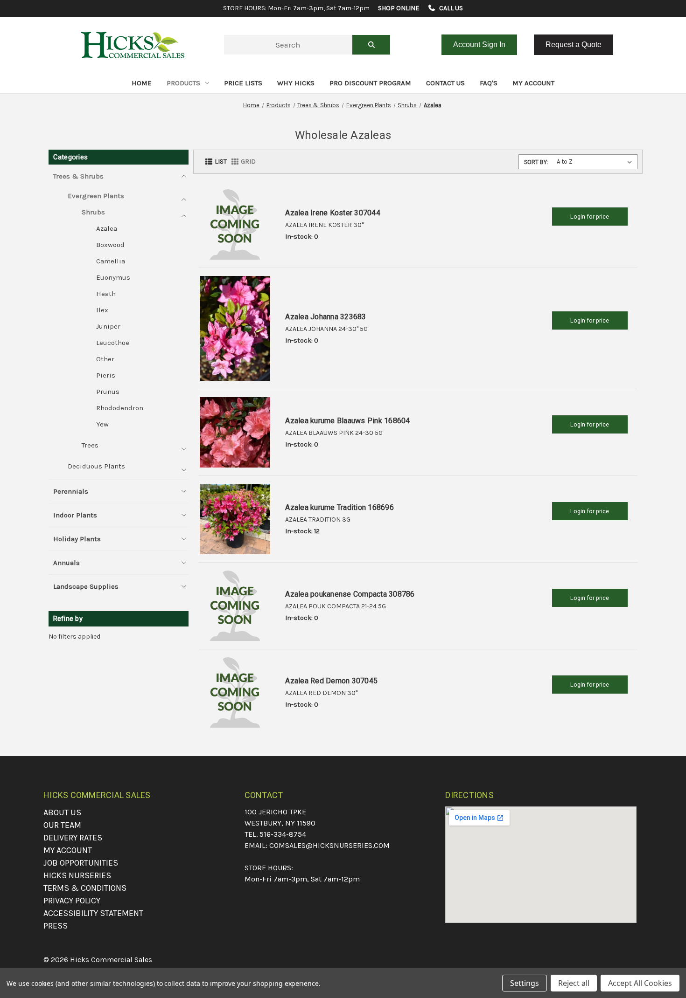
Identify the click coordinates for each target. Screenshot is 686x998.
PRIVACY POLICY (71, 900)
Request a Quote (574, 44)
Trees (90, 445)
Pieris (105, 375)
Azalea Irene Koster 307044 (332, 212)
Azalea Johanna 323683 (325, 316)
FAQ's (488, 83)
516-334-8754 (282, 834)
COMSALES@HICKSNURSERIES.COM (329, 845)
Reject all (573, 983)
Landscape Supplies (86, 586)
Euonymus (113, 277)
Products (183, 83)
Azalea (106, 228)
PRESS (55, 926)
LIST (221, 161)
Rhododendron (119, 408)
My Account (533, 83)
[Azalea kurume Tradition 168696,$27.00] (235, 519)
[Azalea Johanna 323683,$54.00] (235, 328)
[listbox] (596, 162)
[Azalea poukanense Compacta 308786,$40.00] (235, 606)
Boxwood (110, 245)
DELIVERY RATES (72, 838)
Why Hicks (296, 83)
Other (105, 359)
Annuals (66, 562)
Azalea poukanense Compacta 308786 (349, 594)
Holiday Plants (77, 539)
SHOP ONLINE (398, 8)
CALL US (450, 8)
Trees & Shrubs (78, 176)
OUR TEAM (62, 825)
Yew (102, 424)
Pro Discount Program (370, 83)
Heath (106, 293)
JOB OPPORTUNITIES (80, 863)
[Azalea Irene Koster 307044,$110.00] (235, 224)
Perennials (70, 491)
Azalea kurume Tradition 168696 (339, 507)
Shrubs (93, 212)
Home (142, 83)
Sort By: (536, 162)
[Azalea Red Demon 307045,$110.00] (235, 692)
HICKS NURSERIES (77, 875)
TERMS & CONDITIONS (84, 888)
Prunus (107, 391)
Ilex (102, 310)
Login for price (589, 216)
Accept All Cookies (640, 983)
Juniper (108, 326)
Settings (524, 983)
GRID (248, 161)
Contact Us (445, 83)
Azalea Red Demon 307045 (331, 680)
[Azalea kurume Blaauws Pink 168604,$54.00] (235, 432)
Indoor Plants (75, 515)
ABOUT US (62, 812)
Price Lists (243, 83)
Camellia (110, 261)
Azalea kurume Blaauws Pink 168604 (347, 420)
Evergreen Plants (96, 196)
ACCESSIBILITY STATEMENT (93, 913)
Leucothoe (112, 342)
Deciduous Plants (96, 466)
